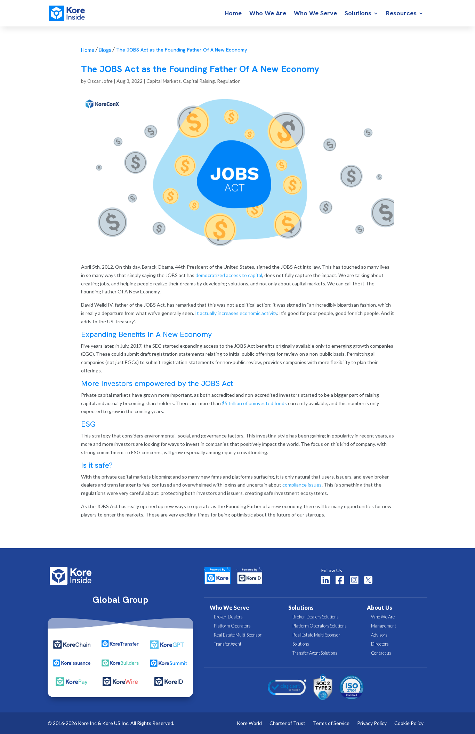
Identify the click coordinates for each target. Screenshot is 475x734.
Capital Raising (199, 81)
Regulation (229, 81)
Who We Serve (315, 14)
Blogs (105, 50)
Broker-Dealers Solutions (315, 616)
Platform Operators (232, 626)
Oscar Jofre (100, 81)
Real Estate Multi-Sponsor (237, 635)
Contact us (381, 653)
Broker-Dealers (228, 616)
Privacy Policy (372, 723)
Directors (380, 644)
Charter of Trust (287, 723)
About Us (379, 607)
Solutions (358, 14)
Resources (401, 14)
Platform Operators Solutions (319, 626)
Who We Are (267, 14)
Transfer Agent (227, 644)
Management (383, 626)
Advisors (379, 635)
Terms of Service (331, 723)
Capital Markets (163, 81)
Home (233, 14)
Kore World (249, 723)
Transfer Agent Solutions (314, 653)
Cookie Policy (409, 723)
